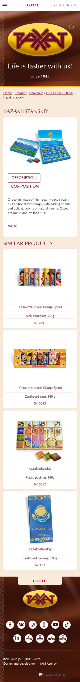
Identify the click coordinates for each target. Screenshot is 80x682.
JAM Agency (48, 664)
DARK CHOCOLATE (59, 93)
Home (7, 93)
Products (20, 93)
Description (24, 178)
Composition (25, 187)
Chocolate (36, 93)
